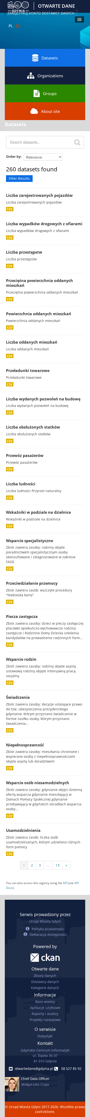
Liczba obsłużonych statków (33, 427)
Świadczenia (18, 697)
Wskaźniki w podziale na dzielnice (38, 512)
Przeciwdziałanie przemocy (32, 583)
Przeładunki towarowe (27, 370)
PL (11, 25)
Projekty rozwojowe (45, 1019)
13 (58, 865)
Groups (50, 93)
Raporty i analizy (45, 1013)
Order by (13, 156)
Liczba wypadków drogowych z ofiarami (44, 223)
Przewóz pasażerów (24, 455)
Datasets (50, 58)
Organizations (50, 75)
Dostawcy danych (45, 981)
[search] (77, 142)
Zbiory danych (45, 975)
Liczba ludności (20, 484)
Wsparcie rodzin (21, 659)
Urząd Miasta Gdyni (45, 921)
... (48, 865)
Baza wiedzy (45, 1001)
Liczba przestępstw (24, 252)
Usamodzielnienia (23, 830)
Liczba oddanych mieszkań (31, 342)
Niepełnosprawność (25, 745)
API (65, 883)
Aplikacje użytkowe (45, 1007)
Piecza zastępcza (22, 616)
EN (18, 25)
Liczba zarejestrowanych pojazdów (39, 195)
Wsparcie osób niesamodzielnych (37, 782)
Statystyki (45, 1036)
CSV (9, 209)
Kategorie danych (45, 987)
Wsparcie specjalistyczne (29, 540)
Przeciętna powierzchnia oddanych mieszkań (39, 283)
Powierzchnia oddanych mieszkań (38, 313)
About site (50, 111)
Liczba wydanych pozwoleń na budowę (43, 399)
